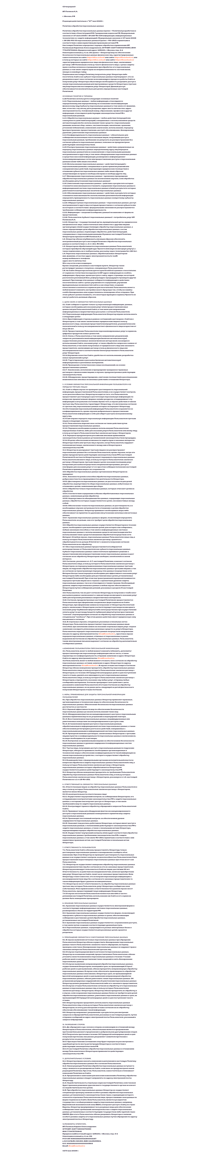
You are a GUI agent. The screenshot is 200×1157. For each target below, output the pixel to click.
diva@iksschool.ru (107, 634)
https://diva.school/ (96, 57)
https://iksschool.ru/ (123, 57)
